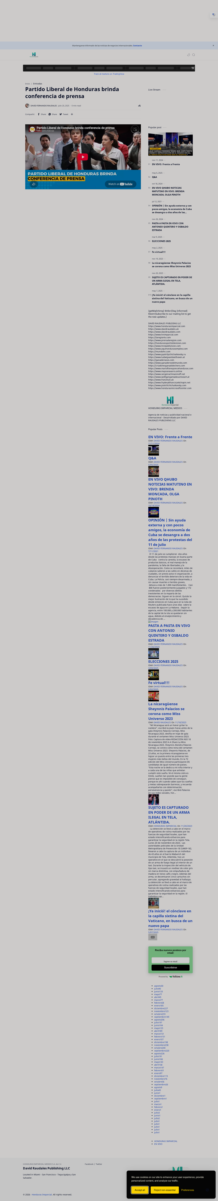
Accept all (140, 1190)
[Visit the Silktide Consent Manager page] (207, 1190)
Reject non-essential (165, 1190)
